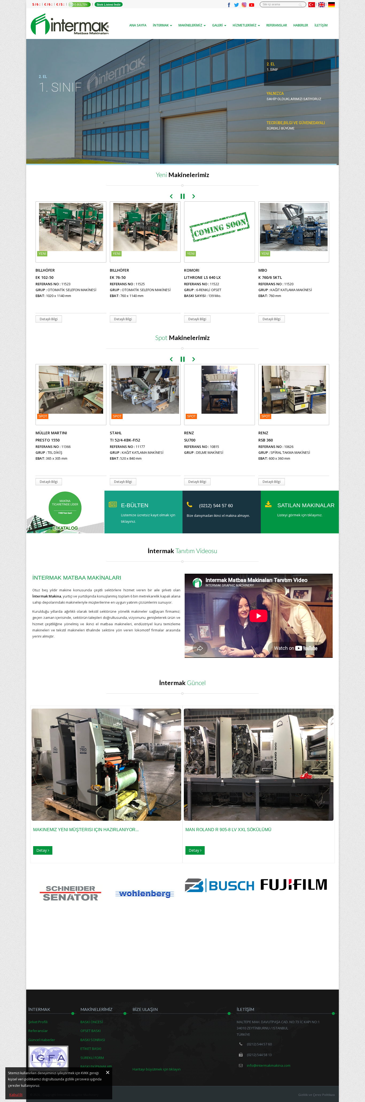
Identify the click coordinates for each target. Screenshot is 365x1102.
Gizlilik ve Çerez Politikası (316, 1095)
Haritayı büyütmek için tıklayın (157, 1069)
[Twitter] (236, 4)
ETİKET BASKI (90, 1048)
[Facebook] (229, 4)
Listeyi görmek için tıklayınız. (300, 515)
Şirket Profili (38, 1021)
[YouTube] (251, 4)
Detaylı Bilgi (49, 319)
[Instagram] (244, 4)
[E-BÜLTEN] (79, 4)
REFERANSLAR (276, 25)
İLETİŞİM (321, 25)
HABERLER (300, 25)
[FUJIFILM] (219, 883)
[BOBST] (293, 892)
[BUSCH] (145, 884)
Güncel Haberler (41, 1039)
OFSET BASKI (90, 1030)
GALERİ (218, 25)
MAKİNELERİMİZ (190, 25)
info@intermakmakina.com (268, 1065)
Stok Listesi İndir (109, 4)
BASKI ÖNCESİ (91, 1021)
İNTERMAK (161, 25)
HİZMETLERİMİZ (245, 25)
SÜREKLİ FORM (92, 1057)
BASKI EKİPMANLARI (96, 1066)
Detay (42, 850)
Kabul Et (15, 1094)
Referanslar (38, 1030)
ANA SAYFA (137, 25)
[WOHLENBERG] (71, 892)
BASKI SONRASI (92, 1039)
